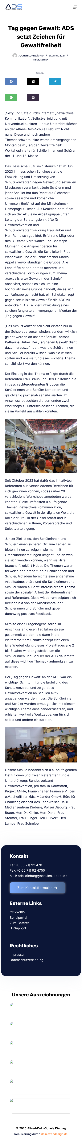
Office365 (17, 912)
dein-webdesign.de (54, 1134)
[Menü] (75, 7)
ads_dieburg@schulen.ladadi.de (42, 876)
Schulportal (18, 917)
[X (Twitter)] (33, 81)
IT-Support (18, 928)
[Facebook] (11, 81)
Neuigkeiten (40, 59)
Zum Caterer (19, 923)
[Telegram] (55, 81)
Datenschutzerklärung (26, 960)
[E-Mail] (33, 97)
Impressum (18, 954)
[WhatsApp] (11, 97)
